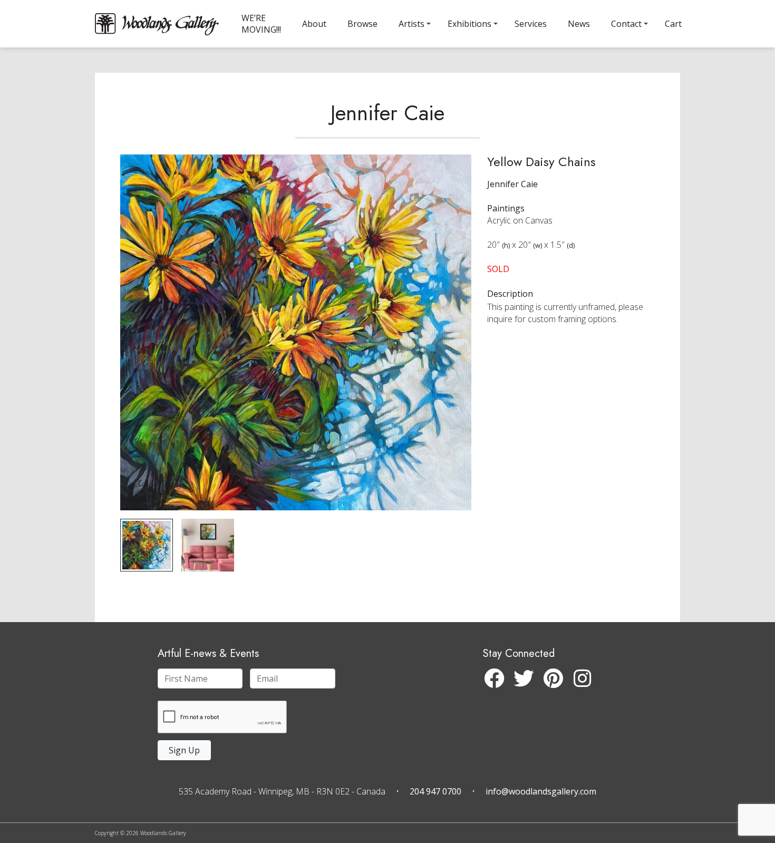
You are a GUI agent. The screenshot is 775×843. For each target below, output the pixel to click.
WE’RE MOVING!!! (261, 23)
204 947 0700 (435, 791)
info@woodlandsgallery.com (541, 791)
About (314, 24)
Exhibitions (469, 24)
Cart (673, 24)
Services (531, 24)
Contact (626, 24)
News (579, 24)
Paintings (506, 208)
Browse (362, 24)
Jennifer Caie (387, 113)
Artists (411, 24)
